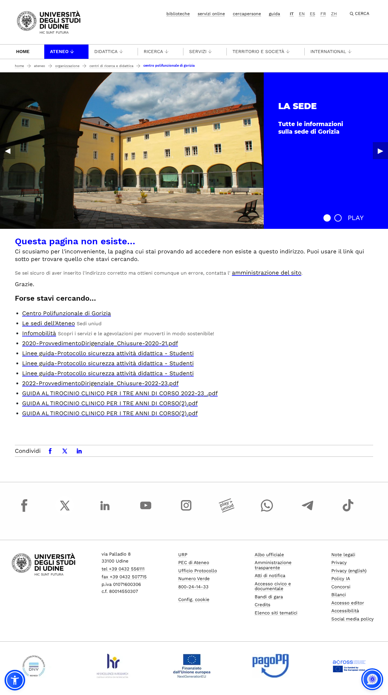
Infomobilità (39, 333)
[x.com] (64, 511)
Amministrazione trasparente (273, 565)
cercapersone (247, 13)
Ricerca (153, 51)
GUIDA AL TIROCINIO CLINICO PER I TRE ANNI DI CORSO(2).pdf (110, 403)
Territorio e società (258, 51)
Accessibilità (345, 610)
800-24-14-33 (193, 587)
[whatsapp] (267, 511)
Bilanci (338, 594)
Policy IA (340, 578)
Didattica (106, 51)
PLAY (356, 218)
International (328, 51)
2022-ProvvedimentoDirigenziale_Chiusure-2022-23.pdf (100, 383)
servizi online (211, 13)
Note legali (343, 554)
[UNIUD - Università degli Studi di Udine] (48, 21)
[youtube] (145, 511)
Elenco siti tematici (276, 613)
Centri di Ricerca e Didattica (111, 66)
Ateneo (59, 51)
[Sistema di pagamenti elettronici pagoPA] (270, 666)
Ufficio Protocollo (197, 570)
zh (334, 13)
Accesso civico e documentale (273, 586)
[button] (327, 218)
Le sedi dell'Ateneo (48, 323)
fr (323, 13)
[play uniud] (226, 511)
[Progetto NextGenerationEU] (192, 666)
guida (274, 13)
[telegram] (307, 511)
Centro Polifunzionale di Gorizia (66, 313)
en (302, 13)
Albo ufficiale (269, 554)
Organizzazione (67, 66)
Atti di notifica (270, 575)
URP (182, 554)
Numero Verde (194, 578)
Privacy (339, 562)
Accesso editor (347, 603)
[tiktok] (348, 511)
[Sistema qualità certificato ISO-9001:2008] (34, 666)
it (292, 13)
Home (23, 51)
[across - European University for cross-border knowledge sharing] (349, 666)
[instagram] (186, 511)
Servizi (197, 51)
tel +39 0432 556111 (123, 569)
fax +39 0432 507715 (124, 577)
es (312, 13)
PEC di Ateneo (193, 562)
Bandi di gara (269, 597)
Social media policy (352, 619)
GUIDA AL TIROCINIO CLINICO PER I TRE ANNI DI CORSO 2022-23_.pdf (120, 393)
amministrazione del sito (266, 272)
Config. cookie (193, 599)
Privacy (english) (348, 570)
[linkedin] (105, 511)
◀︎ (7, 150)
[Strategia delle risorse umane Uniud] (113, 666)
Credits (262, 604)
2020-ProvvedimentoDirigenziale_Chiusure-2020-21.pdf (100, 343)
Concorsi (340, 587)
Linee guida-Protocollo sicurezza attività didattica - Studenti (108, 353)
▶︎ (380, 150)
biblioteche (178, 13)
